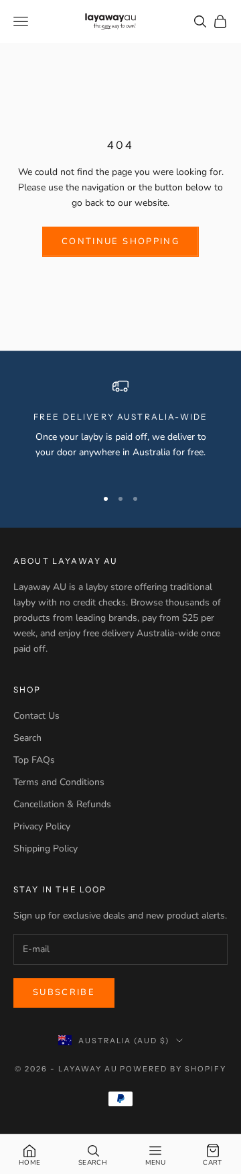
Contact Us (36, 715)
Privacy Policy (41, 826)
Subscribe (64, 992)
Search (27, 737)
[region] (120, 427)
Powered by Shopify (173, 1068)
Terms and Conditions (58, 782)
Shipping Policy (45, 848)
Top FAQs (34, 760)
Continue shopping (120, 241)
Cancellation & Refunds (62, 804)
